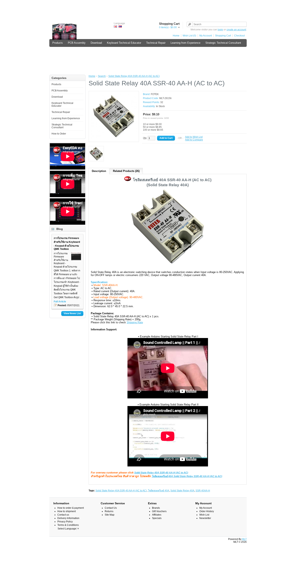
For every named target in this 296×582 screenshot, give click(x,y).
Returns (109, 511)
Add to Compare (194, 139)
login (220, 29)
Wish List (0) (189, 35)
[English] (115, 26)
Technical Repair (156, 42)
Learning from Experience (185, 42)
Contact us (63, 514)
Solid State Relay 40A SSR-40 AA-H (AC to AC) (134, 76)
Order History (206, 511)
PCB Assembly (77, 42)
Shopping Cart (223, 35)
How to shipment (66, 511)
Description (99, 171)
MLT (244, 539)
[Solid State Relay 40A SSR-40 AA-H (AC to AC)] (114, 138)
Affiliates (156, 514)
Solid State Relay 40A (182, 490)
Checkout (239, 35)
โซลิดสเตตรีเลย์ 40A (158, 490)
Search (102, 76)
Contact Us (111, 508)
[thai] (120, 26)
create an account (236, 29)
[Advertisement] (148, 9)
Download (96, 42)
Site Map (109, 514)
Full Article (60, 301)
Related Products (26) (126, 171)
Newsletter (205, 518)
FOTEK (155, 94)
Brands (156, 508)
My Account (205, 35)
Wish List (204, 514)
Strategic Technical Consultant (223, 42)
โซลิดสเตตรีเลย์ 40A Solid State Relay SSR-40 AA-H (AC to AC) (187, 476)
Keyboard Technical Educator (124, 42)
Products (57, 42)
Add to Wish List (194, 136)
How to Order (60, 51)
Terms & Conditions (68, 525)
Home (176, 35)
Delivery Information (68, 518)
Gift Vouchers (159, 511)
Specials (156, 518)
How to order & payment (70, 508)
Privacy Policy (65, 521)
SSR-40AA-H (203, 490)
